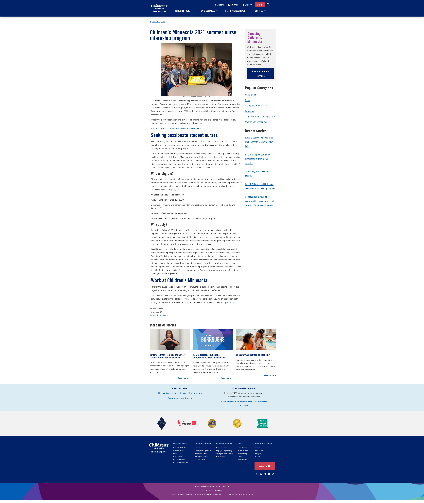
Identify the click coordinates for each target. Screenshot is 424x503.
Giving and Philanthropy (256, 105)
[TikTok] (273, 474)
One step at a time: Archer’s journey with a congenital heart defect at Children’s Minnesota (259, 201)
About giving (258, 454)
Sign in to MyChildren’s (180, 448)
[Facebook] (257, 474)
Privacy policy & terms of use (210, 486)
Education (250, 111)
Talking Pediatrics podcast (224, 454)
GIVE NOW (263, 466)
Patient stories (251, 94)
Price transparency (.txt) (180, 462)
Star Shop (257, 456)
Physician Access (221, 448)
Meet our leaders (243, 451)
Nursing (165, 315)
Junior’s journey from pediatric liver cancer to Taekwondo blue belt (259, 142)
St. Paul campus (200, 459)
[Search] (268, 5)
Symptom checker (178, 451)
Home (197, 486)
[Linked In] (261, 474)
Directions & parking (201, 454)
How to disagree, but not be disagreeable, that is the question (257, 159)
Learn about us (242, 448)
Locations (220, 5)
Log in (247, 5)
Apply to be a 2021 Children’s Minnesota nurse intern (176, 128)
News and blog (242, 454)
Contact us (225, 486)
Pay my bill (234, 5)
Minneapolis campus (201, 456)
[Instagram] (265, 474)
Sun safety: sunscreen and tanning (253, 354)
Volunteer (257, 448)
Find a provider (178, 456)
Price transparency (179, 459)
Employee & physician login (224, 451)
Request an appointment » (180, 398)
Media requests (242, 459)
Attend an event (259, 451)
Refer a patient (220, 456)
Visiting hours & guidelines (203, 451)
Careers (159, 315)
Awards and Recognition (256, 121)
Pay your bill (177, 454)
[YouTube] (269, 474)
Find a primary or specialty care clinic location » (180, 393)
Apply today (229, 302)
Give (258, 5)
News (247, 100)
